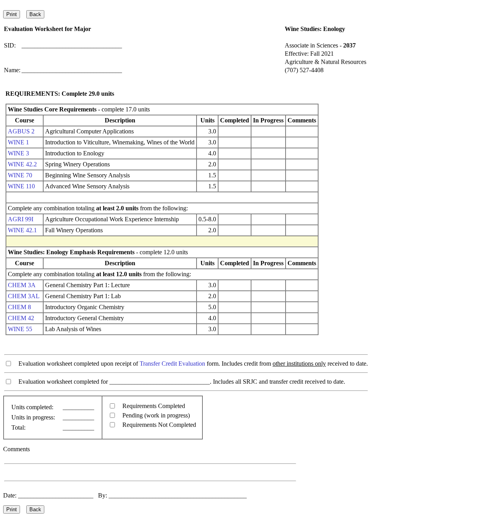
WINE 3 (18, 153)
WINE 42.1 (22, 230)
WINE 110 (21, 186)
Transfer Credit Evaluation (172, 363)
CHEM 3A (22, 285)
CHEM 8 (19, 307)
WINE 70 (20, 175)
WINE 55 (20, 329)
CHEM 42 (21, 318)
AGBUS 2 (21, 131)
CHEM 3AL (24, 296)
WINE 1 (18, 142)
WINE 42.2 (22, 164)
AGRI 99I (20, 219)
